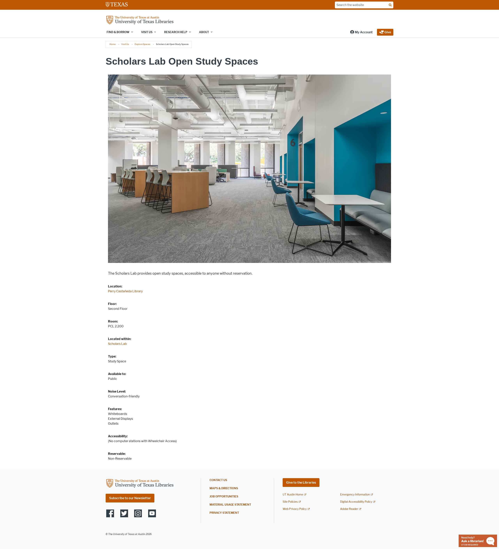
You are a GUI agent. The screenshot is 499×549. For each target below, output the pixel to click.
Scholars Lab (117, 344)
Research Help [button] (175, 32)
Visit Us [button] (146, 32)
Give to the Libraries (301, 482)
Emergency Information (355, 494)
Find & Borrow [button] (118, 32)
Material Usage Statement (230, 504)
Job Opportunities (224, 496)
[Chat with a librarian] (478, 540)
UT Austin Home (293, 494)
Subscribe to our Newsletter (130, 498)
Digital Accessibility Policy (356, 501)
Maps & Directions (224, 488)
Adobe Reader (349, 509)
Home (113, 44)
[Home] (140, 20)
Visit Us (125, 44)
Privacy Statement (224, 513)
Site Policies (290, 501)
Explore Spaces (142, 44)
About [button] (204, 32)
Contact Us (218, 480)
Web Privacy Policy (295, 509)
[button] (361, 32)
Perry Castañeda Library (125, 291)
